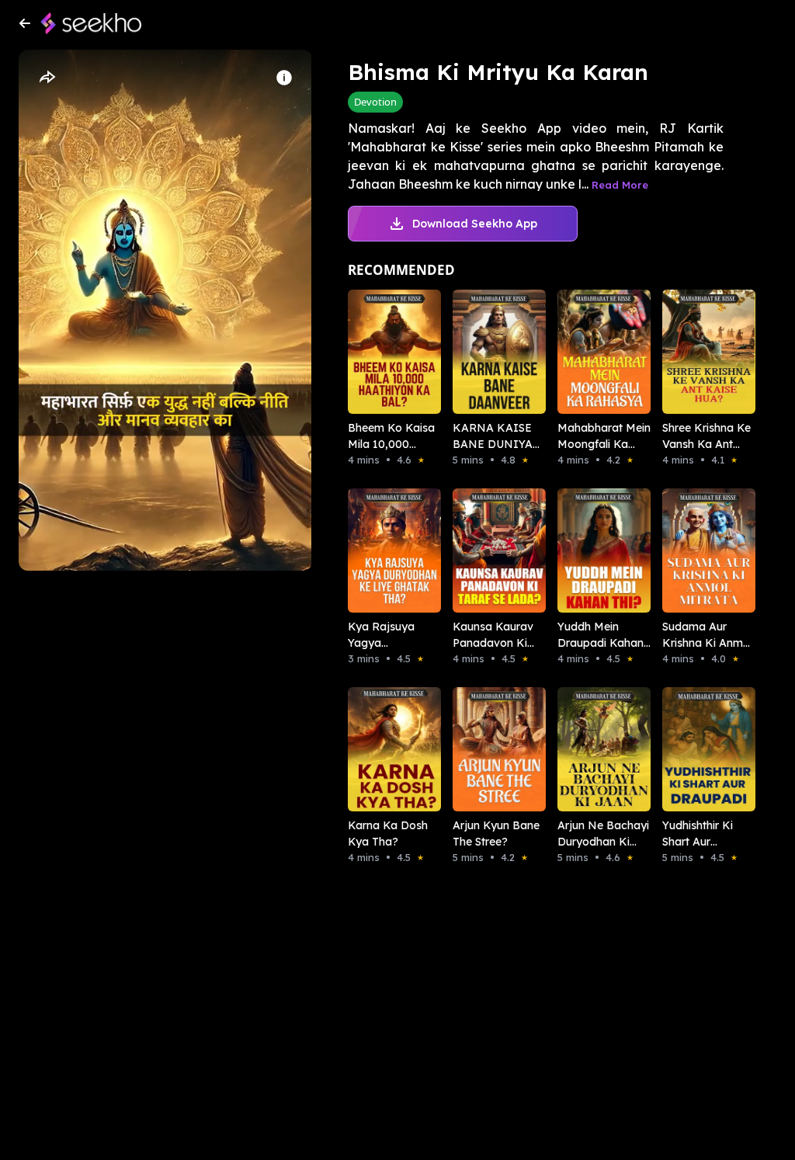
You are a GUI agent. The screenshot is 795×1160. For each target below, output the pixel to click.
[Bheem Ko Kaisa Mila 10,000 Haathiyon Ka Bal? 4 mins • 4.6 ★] (378, 352)
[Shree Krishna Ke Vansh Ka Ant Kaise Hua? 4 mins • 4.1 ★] (693, 352)
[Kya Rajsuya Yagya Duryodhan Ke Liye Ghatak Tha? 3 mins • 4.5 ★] (378, 550)
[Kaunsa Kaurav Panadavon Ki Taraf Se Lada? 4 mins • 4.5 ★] (483, 550)
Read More (620, 185)
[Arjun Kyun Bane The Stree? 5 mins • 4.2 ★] (483, 749)
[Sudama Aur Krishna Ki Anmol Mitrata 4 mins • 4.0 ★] (693, 550)
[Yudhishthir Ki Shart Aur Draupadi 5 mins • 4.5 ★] (693, 749)
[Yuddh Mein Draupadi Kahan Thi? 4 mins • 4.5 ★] (588, 550)
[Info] (284, 77)
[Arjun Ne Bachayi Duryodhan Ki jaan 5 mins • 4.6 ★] (588, 749)
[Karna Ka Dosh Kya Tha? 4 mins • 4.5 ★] (378, 749)
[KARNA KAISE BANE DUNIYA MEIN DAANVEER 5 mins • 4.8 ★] (483, 352)
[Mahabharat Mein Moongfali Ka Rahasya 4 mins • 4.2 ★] (588, 352)
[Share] (46, 77)
